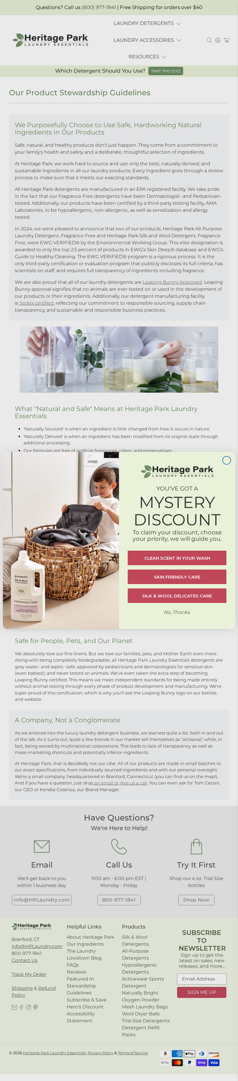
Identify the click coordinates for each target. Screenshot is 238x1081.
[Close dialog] (227, 460)
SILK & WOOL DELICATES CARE (177, 596)
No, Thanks (177, 612)
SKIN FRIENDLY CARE (177, 577)
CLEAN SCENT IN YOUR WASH (177, 558)
